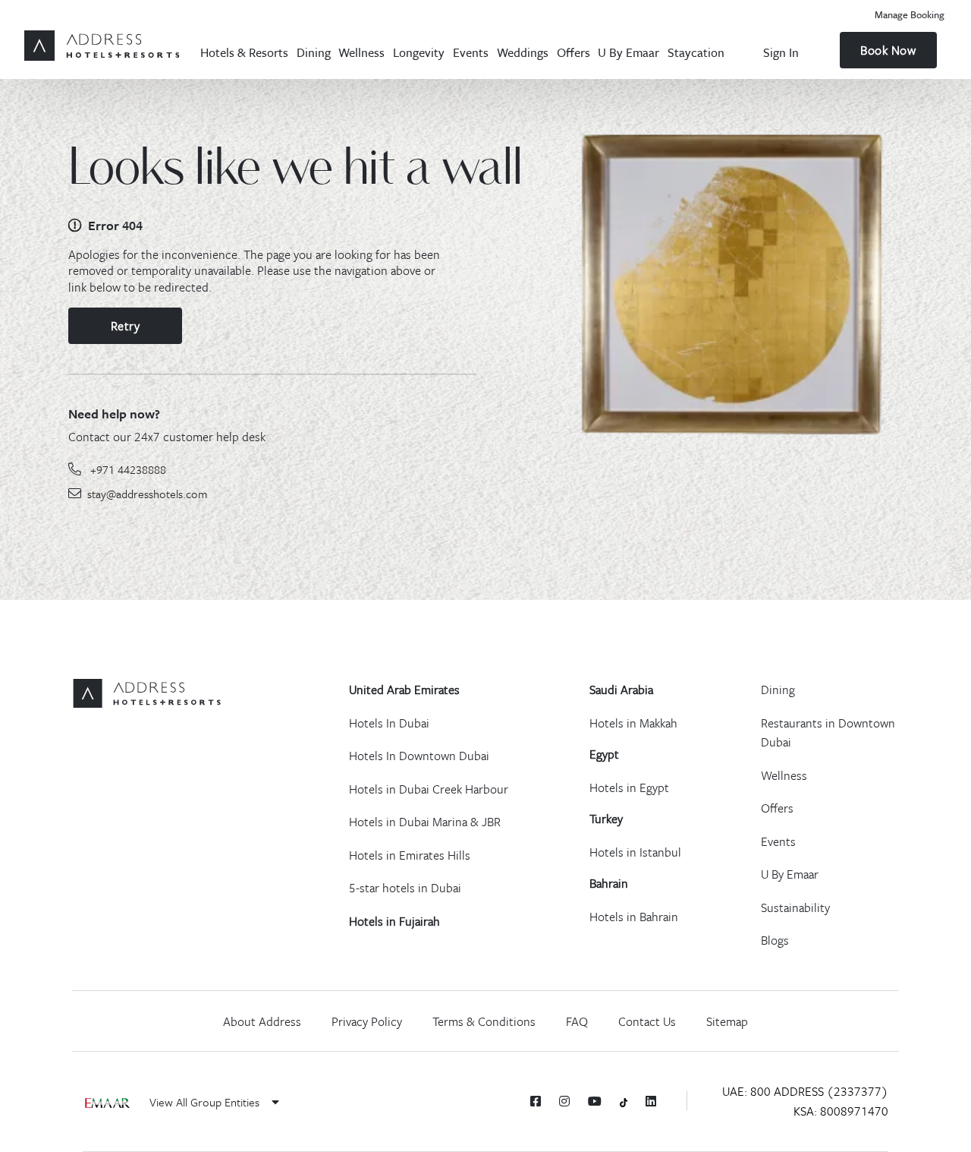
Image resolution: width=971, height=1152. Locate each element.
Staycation (696, 52)
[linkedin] (651, 1101)
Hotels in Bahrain (633, 916)
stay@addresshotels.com (147, 493)
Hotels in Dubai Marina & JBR (425, 822)
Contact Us (647, 1021)
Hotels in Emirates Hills (409, 855)
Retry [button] (125, 326)
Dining (314, 52)
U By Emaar (628, 52)
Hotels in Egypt (629, 787)
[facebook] (535, 1101)
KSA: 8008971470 (840, 1111)
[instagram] (564, 1101)
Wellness (361, 52)
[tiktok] (624, 1101)
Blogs (775, 940)
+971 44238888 (128, 469)
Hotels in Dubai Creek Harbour (428, 789)
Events (471, 52)
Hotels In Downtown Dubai (419, 755)
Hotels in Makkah (633, 723)
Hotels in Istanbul (635, 852)
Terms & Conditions (484, 1021)
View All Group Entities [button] (205, 1102)
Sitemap (727, 1021)
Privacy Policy (367, 1021)
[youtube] (595, 1101)
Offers (573, 52)
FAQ (577, 1021)
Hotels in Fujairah (394, 921)
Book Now (888, 50)
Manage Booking (909, 14)
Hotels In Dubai (389, 723)
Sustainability (795, 907)
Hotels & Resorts (244, 52)
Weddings (522, 52)
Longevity (419, 52)
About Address (262, 1021)
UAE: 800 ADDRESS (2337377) (805, 1091)
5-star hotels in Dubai (405, 888)
